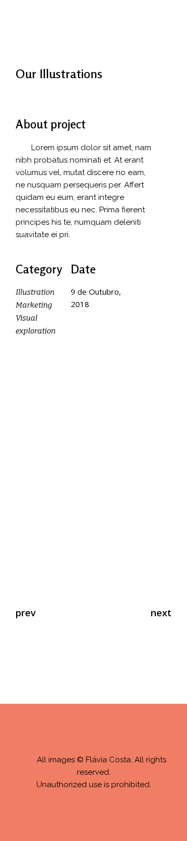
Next (161, 612)
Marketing (34, 305)
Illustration (35, 292)
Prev (26, 612)
